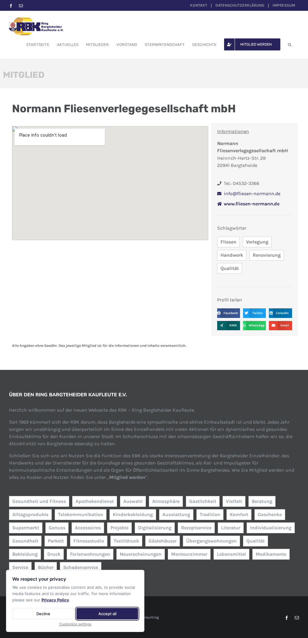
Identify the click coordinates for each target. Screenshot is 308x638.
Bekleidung (25, 554)
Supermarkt (25, 528)
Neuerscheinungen (141, 554)
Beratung (262, 501)
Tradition (210, 514)
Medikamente (271, 554)
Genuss (57, 528)
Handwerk (231, 255)
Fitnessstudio (88, 541)
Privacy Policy (55, 599)
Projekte (119, 528)
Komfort (239, 514)
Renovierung (267, 255)
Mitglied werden (127, 477)
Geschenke (270, 514)
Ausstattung (176, 514)
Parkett (56, 541)
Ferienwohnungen (90, 554)
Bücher (46, 567)
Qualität (229, 268)
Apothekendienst (94, 501)
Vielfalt (234, 501)
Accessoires (88, 528)
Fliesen (228, 242)
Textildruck (126, 541)
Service (20, 567)
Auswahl (133, 501)
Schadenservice (80, 567)
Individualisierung (270, 528)
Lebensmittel (231, 554)
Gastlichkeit (202, 501)
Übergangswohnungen (211, 541)
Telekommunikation (80, 514)
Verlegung (257, 242)
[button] (289, 44)
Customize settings (75, 624)
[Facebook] (11, 6)
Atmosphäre (166, 501)
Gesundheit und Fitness (39, 501)
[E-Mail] (21, 6)
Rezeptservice (196, 528)
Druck (53, 554)
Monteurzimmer (189, 554)
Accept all (107, 613)
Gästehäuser (163, 541)
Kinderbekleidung (133, 514)
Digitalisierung (154, 528)
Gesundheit (25, 541)
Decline (43, 613)
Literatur (230, 528)
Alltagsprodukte (30, 514)
